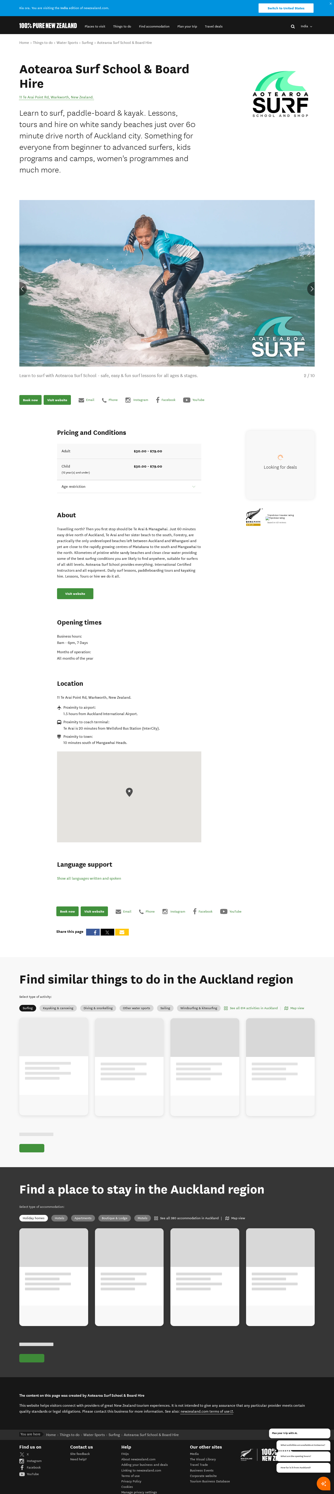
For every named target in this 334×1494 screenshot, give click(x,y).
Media (194, 1454)
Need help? (78, 1459)
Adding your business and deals (144, 1465)
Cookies (127, 1487)
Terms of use (130, 1476)
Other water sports (136, 1008)
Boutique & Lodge (114, 1218)
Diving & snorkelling (98, 1008)
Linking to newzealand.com (141, 1470)
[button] (95, 26)
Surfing (28, 1008)
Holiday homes (34, 1218)
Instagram (34, 1461)
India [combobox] (305, 26)
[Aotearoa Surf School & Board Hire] (281, 96)
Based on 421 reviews (276, 522)
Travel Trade (199, 1465)
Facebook (33, 1467)
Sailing (165, 1008)
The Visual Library (203, 1459)
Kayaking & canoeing (58, 1008)
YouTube (32, 1474)
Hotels (59, 1218)
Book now (30, 400)
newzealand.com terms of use (207, 1411)
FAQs (125, 1454)
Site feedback (80, 1454)
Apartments (83, 1218)
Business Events (202, 1470)
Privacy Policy (131, 1481)
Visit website (57, 400)
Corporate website (203, 1476)
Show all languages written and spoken (89, 878)
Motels (142, 1218)
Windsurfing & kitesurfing (198, 1008)
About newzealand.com (138, 1459)
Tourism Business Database (210, 1481)
